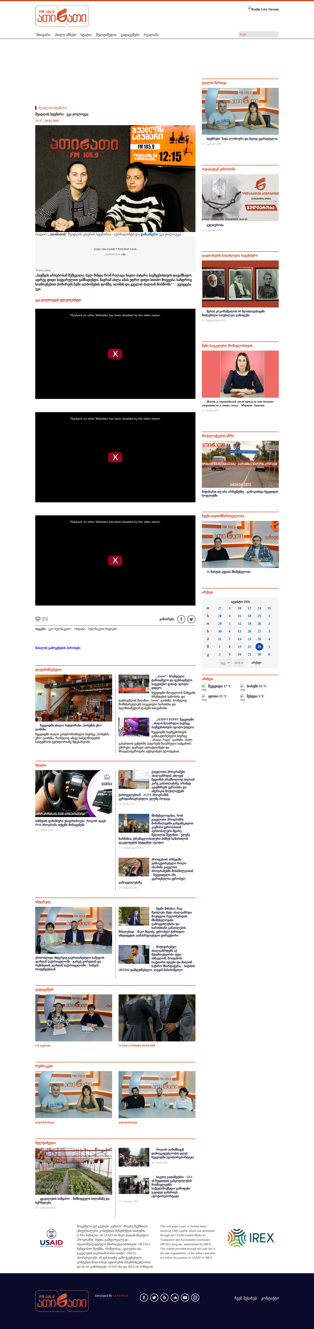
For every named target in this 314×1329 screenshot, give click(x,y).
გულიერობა (215, 225)
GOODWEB (120, 1295)
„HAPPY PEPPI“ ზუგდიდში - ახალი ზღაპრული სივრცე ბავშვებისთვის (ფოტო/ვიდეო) (172, 723)
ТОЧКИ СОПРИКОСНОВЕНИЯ (137, 1045)
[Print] (38, 618)
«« (208, 602)
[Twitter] (190, 619)
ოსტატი (79, 629)
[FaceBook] (181, 619)
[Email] (46, 618)
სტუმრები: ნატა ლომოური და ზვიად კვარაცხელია (242, 138)
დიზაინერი (149, 234)
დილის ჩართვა (44, 1122)
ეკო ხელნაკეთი (59, 629)
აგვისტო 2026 (240, 601)
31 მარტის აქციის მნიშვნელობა (229, 571)
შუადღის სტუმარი (52, 108)
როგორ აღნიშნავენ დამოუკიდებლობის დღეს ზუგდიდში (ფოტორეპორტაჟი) (172, 1153)
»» (272, 602)
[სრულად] (278, 149)
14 (239, 639)
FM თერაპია (43, 1045)
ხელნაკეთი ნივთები (102, 629)
